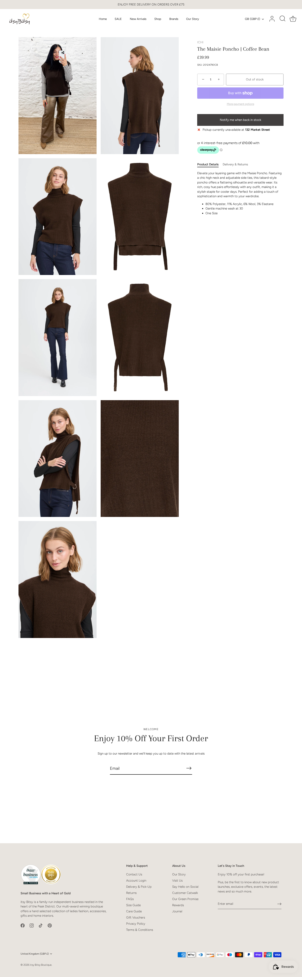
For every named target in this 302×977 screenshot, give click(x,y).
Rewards (178, 905)
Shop (157, 19)
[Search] (282, 18)
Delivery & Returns (235, 164)
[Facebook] (23, 925)
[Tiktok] (41, 925)
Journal (177, 911)
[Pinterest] (50, 925)
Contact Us (134, 874)
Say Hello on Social (185, 887)
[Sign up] (279, 904)
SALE (118, 19)
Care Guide (134, 911)
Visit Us (177, 880)
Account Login (136, 880)
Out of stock (255, 79)
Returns (131, 893)
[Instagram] (32, 925)
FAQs (130, 899)
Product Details (208, 164)
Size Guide (133, 905)
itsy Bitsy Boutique (41, 964)
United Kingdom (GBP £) (35, 953)
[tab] (210, 164)
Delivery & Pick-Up (139, 887)
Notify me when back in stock (240, 120)
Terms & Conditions (139, 930)
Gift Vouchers (135, 917)
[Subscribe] (188, 768)
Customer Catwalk (185, 893)
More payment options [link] (240, 103)
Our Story (192, 19)
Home (103, 19)
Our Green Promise (185, 899)
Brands (173, 19)
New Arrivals (138, 19)
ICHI (200, 42)
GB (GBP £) (252, 19)
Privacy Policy (135, 923)
